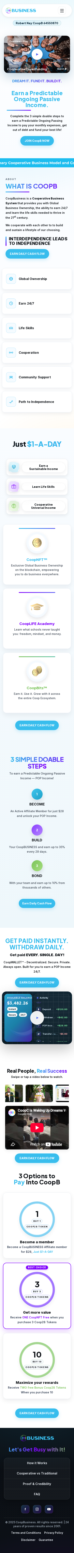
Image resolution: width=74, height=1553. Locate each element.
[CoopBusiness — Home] (37, 1438)
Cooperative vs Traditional (37, 1473)
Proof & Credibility (37, 1484)
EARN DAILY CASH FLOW (27, 253)
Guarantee (46, 1539)
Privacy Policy (53, 1532)
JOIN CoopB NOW (37, 140)
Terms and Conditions (26, 1532)
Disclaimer (28, 1539)
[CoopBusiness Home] (21, 10)
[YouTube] (49, 1509)
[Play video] (37, 1018)
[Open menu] (62, 10)
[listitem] (37, 803)
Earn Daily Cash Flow (37, 903)
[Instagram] (37, 1509)
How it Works (37, 1463)
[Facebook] (25, 1509)
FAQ (37, 1494)
